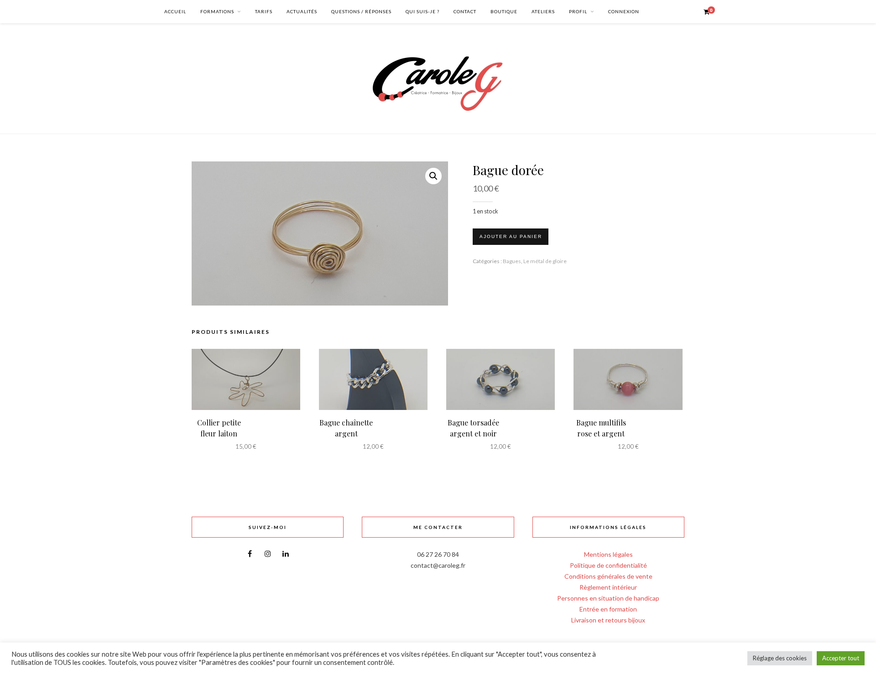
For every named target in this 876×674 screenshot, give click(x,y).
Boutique (503, 11)
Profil (578, 11)
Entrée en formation (608, 609)
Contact (465, 11)
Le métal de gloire (545, 261)
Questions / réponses (361, 11)
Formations (217, 11)
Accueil (175, 11)
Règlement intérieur (608, 587)
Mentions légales (608, 554)
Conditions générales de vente (608, 576)
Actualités (302, 11)
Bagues (512, 261)
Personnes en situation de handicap (608, 598)
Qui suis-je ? (422, 11)
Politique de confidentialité (608, 565)
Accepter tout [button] (840, 658)
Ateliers (543, 11)
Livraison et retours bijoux (608, 620)
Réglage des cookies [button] (780, 658)
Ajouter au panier (511, 236)
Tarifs (263, 11)
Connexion (623, 11)
